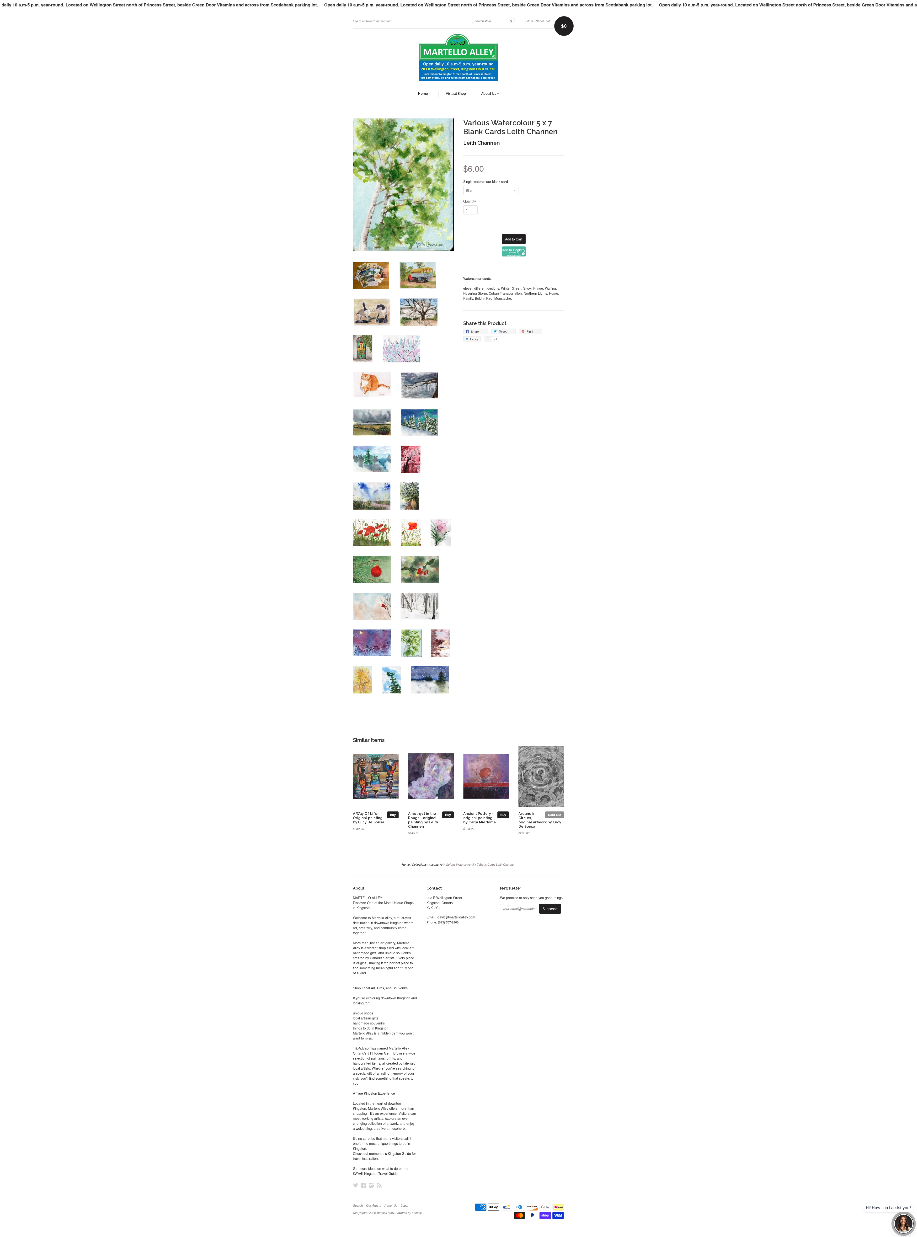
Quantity (469, 201)
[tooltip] (522, 253)
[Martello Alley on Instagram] (371, 1185)
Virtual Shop (456, 94)
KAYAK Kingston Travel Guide (375, 1173)
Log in (357, 21)
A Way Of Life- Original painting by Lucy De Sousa (368, 817)
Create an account (379, 21)
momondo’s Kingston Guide (390, 1153)
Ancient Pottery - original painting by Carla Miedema (479, 817)
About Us (489, 94)
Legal (404, 1205)
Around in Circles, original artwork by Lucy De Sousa (539, 819)
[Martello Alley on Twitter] (355, 1185)
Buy (393, 814)
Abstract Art (436, 864)
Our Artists (373, 1205)
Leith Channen (481, 143)
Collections (419, 864)
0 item (529, 21)
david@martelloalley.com (456, 917)
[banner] (458, 57)
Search (358, 1205)
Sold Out (554, 814)
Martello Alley (385, 1212)
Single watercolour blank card (485, 181)
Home (423, 94)
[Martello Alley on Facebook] (363, 1185)
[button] (514, 251)
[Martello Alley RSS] (379, 1185)
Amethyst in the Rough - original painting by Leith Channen (423, 819)
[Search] (511, 20)
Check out (543, 21)
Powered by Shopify (408, 1212)
